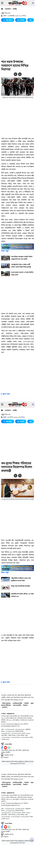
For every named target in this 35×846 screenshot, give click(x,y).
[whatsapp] (9, 747)
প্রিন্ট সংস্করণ (9, 20)
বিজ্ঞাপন (25, 705)
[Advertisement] (17, 42)
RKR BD (22, 763)
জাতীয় (15, 9)
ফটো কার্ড (22, 20)
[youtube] (5, 747)
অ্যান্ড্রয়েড (6, 757)
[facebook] (2, 747)
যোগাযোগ (4, 707)
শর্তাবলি (26, 703)
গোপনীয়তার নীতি (17, 703)
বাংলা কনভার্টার (17, 705)
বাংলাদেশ (8, 9)
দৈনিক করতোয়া (6, 703)
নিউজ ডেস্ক (7, 13)
